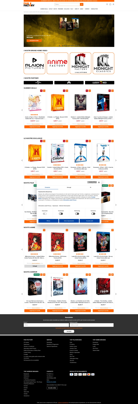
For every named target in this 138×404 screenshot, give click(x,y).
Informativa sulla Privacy (30, 348)
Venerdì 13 (26, 395)
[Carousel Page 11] (76, 45)
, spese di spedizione (63, 402)
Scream (26, 385)
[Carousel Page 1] (59, 45)
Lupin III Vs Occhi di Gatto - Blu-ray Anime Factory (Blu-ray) (103, 257)
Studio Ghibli (96, 350)
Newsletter (49, 342)
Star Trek (72, 356)
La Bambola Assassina (29, 380)
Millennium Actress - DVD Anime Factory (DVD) (57, 257)
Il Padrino (72, 344)
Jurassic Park (73, 348)
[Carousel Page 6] (68, 45)
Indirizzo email (74, 322)
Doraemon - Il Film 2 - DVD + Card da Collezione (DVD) (103, 168)
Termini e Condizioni (29, 346)
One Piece (95, 348)
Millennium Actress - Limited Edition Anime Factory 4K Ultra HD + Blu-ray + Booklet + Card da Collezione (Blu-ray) (34, 257)
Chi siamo (26, 342)
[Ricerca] (81, 4)
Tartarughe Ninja (74, 358)
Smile (25, 389)
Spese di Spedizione (52, 346)
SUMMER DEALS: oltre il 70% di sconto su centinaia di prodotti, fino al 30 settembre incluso (69, 1)
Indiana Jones (73, 346)
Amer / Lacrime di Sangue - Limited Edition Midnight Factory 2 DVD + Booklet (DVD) (103, 117)
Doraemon (95, 342)
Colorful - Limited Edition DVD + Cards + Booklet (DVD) (57, 168)
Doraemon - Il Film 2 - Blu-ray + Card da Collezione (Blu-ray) (80, 168)
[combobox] (67, 4)
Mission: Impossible (75, 352)
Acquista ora (34, 40)
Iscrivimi (69, 331)
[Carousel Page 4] (64, 45)
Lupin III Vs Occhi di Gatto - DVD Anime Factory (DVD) (80, 257)
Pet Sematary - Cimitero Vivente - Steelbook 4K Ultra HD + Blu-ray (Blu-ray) (58, 301)
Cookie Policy (27, 352)
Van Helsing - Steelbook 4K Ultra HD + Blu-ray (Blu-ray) (35, 212)
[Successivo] (112, 30)
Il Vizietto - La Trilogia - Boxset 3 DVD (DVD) (58, 117)
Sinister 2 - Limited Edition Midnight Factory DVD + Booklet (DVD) (80, 117)
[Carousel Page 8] (71, 45)
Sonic (71, 354)
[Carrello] (110, 4)
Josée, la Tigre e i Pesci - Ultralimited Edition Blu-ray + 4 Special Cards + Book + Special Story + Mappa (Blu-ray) (35, 117)
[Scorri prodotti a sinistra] (22, 110)
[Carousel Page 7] (69, 45)
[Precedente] (25, 30)
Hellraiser (26, 378)
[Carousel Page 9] (73, 45)
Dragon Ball (96, 344)
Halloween (26, 376)
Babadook (26, 374)
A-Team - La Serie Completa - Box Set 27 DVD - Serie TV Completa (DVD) (103, 212)
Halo (71, 342)
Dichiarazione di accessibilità (31, 360)
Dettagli (35, 266)
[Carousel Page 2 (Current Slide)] (61, 45)
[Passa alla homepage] (33, 4)
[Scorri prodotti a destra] (116, 110)
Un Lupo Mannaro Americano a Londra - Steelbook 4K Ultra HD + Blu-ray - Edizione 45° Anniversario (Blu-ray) (35, 301)
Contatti (26, 354)
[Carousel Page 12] (78, 45)
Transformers (73, 362)
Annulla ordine (52, 388)
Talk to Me (26, 391)
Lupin (94, 346)
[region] (69, 31)
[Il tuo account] (113, 4)
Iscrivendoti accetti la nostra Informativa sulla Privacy (69, 328)
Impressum (26, 344)
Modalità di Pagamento (53, 344)
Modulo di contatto (51, 381)
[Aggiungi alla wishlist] (44, 91)
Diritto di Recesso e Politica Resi (32, 350)
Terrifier (26, 393)
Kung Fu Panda (74, 350)
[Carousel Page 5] (66, 45)
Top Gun (72, 360)
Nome (26, 322)
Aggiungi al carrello (35, 126)
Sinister (26, 387)
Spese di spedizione (36, 123)
